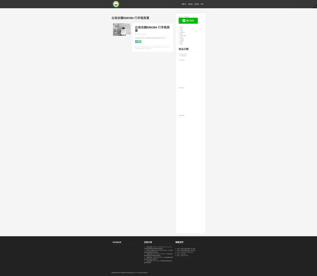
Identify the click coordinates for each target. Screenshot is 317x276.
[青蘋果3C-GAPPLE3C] (116, 4)
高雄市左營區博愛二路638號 (187, 248)
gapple (145, 34)
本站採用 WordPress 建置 (118, 272)
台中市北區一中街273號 (186, 252)
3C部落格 (196, 4)
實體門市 (184, 4)
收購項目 (190, 4)
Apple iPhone (183, 54)
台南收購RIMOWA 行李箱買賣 (152, 29)
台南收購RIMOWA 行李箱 (148, 47)
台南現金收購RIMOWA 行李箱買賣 (143, 48)
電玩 (181, 44)
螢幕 (181, 37)
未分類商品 (183, 55)
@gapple (184, 254)
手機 (181, 28)
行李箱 (137, 47)
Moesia (146, 272)
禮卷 (181, 34)
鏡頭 (181, 42)
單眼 (181, 27)
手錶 (181, 30)
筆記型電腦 (183, 35)
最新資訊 (182, 32)
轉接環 (182, 40)
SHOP (202, 4)
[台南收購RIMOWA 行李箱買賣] (122, 29)
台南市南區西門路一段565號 (187, 250)
